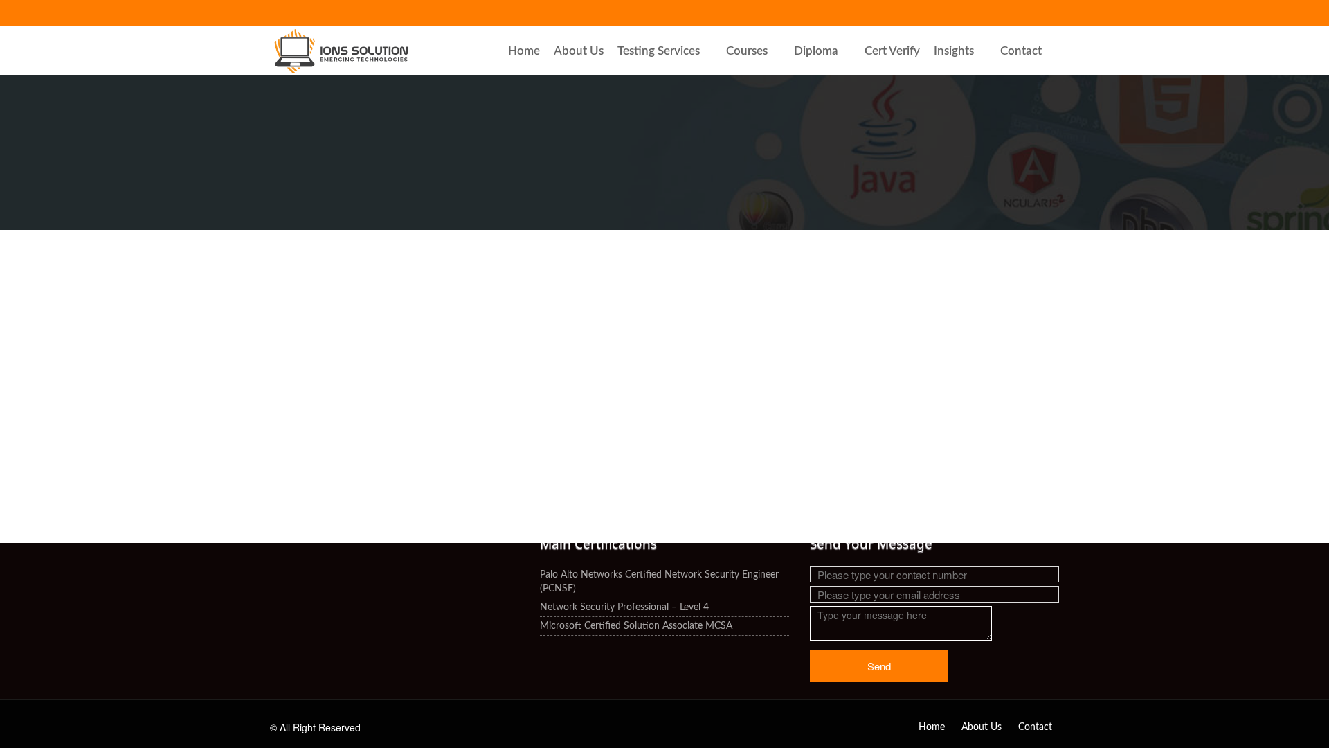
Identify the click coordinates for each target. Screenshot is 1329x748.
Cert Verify (892, 51)
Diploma (816, 51)
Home (524, 51)
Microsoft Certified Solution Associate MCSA (636, 626)
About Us (579, 51)
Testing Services (658, 51)
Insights (954, 51)
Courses (747, 51)
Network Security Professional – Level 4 (624, 607)
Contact (1021, 51)
